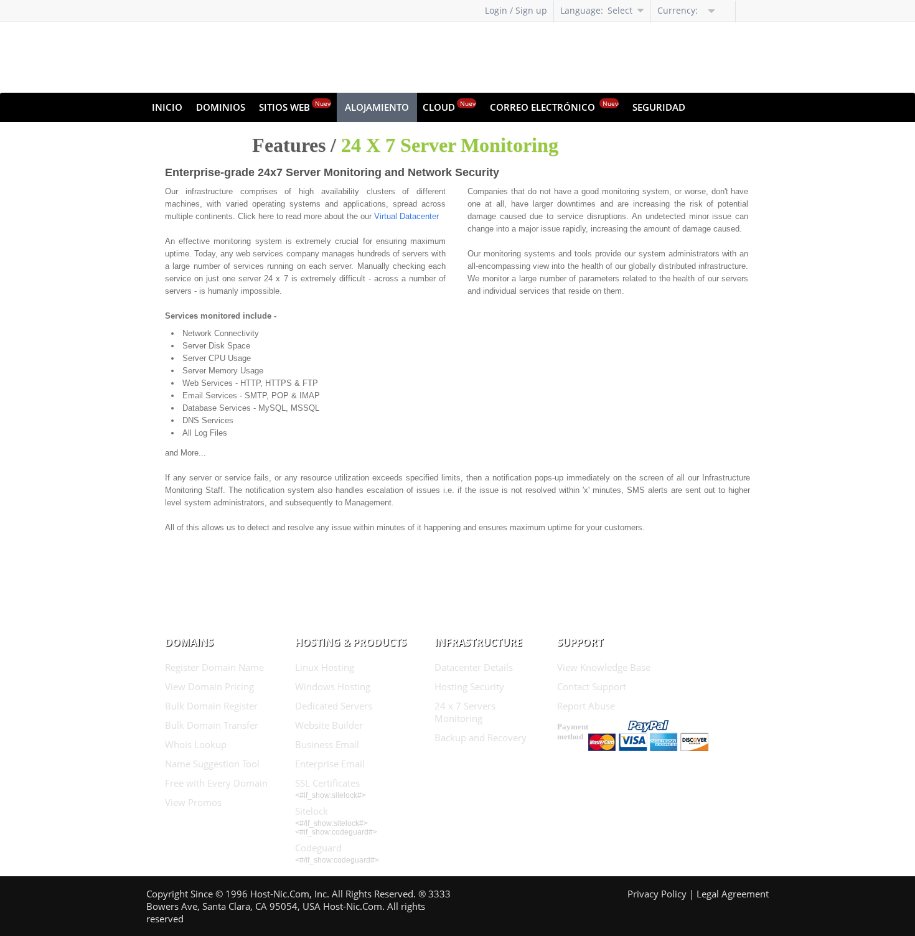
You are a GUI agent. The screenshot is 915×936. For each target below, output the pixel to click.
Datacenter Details (473, 667)
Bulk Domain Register (211, 706)
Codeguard (318, 847)
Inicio (167, 107)
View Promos (193, 802)
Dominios (220, 107)
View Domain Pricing (209, 686)
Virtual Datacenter (406, 216)
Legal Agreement (733, 893)
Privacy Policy (657, 893)
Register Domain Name (214, 667)
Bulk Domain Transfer (211, 725)
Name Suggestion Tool (212, 763)
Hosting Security (469, 686)
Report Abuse (586, 706)
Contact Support (591, 686)
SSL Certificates (327, 783)
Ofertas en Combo (198, 136)
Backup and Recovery (480, 737)
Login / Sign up (516, 10)
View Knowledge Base (603, 667)
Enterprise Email (330, 763)
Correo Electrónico (554, 106)
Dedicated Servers (333, 706)
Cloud (449, 106)
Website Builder (329, 725)
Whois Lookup (196, 744)
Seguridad (658, 107)
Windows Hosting (332, 686)
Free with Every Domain (216, 783)
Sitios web (295, 106)
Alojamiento (377, 107)
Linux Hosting (324, 667)
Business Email (327, 744)
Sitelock (311, 811)
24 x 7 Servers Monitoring (464, 712)
